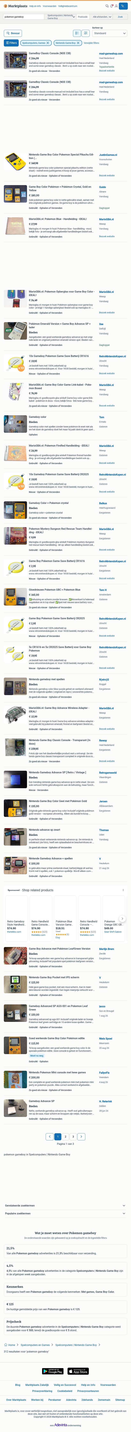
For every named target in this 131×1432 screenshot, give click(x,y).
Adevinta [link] (71, 1399)
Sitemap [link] (120, 1399)
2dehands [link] (87, 1399)
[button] (112, 6)
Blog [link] (17, 1384)
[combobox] (23, 17)
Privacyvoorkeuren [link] (88, 1391)
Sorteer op (97, 27)
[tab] (77, 33)
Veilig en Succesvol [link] (65, 1384)
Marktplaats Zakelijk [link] (37, 1384)
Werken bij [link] (37, 1399)
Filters (13, 42)
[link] (15, 6)
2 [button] (65, 1136)
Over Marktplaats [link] (16, 1399)
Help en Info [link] (88, 1384)
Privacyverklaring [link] (42, 1391)
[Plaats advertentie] (123, 6)
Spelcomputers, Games (33, 43)
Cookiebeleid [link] (64, 1391)
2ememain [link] (104, 1399)
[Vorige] (50, 1136)
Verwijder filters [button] (91, 43)
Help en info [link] (35, 6)
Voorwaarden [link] (49, 6)
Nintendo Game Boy (66, 43)
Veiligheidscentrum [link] (67, 6)
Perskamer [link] (54, 1399)
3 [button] (73, 1136)
